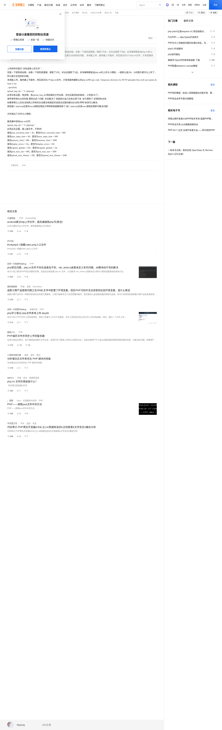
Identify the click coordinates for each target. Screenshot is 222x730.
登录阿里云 (45, 48)
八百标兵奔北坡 (14, 354)
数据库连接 (34, 377)
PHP (24, 165)
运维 (29, 286)
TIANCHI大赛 (95, 12)
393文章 (46, 725)
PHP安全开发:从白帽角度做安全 (183, 124)
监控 (32, 354)
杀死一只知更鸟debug (16, 263)
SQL (22, 423)
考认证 (84, 12)
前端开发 (34, 309)
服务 (89, 4)
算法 (38, 354)
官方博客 (75, 12)
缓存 (26, 354)
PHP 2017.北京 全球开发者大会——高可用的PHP (191, 129)
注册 (204, 4)
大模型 (31, 4)
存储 (22, 286)
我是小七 (11, 332)
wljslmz (10, 377)
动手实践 (65, 12)
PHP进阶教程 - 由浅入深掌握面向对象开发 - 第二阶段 (191, 92)
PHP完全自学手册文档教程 (180, 98)
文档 (183, 4)
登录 (215, 4)
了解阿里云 (99, 4)
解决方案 (48, 4)
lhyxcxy (21, 725)
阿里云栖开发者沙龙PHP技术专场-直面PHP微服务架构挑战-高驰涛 (191, 118)
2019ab (10, 240)
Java (19, 400)
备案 (190, 4)
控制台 (197, 4)
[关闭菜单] (5, 5)
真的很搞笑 (12, 286)
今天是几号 (12, 423)
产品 (39, 4)
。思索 (10, 400)
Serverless (37, 286)
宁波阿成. (11, 218)
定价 (65, 4)
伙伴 (82, 4)
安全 (25, 377)
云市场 (73, 4)
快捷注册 (19, 49)
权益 (58, 4)
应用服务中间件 (30, 400)
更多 (213, 84)
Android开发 (30, 218)
